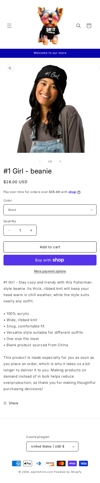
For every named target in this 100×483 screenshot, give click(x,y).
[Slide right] (60, 161)
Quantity (9, 221)
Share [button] (13, 403)
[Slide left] (40, 161)
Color (7, 200)
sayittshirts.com (42, 471)
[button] (9, 26)
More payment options (50, 271)
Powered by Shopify (68, 471)
